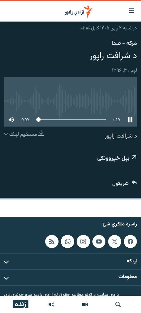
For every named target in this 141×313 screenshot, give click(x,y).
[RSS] (51, 241)
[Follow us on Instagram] (83, 241)
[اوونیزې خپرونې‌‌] (51, 304)
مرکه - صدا (124, 43)
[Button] (124, 185)
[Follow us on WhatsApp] (67, 241)
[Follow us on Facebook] (130, 241)
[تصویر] (85, 304)
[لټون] (118, 304)
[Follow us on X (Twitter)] (114, 241)
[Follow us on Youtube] (98, 241)
